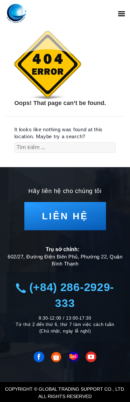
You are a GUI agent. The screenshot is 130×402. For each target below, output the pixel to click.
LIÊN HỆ (65, 216)
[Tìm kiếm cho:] (65, 147)
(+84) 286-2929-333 (70, 295)
